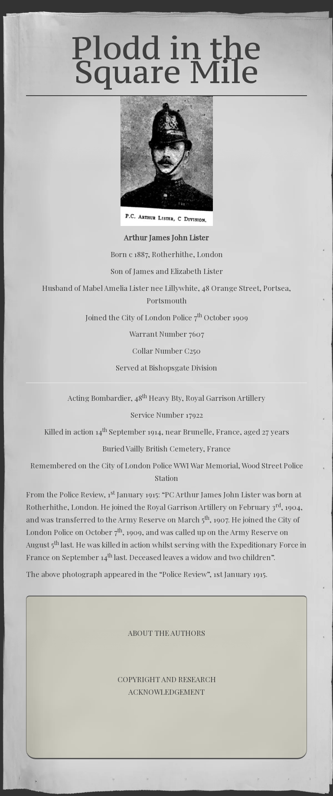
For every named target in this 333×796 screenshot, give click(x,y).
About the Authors (166, 633)
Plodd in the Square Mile (166, 59)
